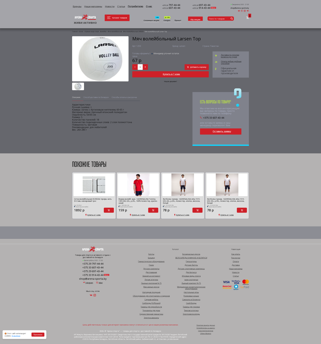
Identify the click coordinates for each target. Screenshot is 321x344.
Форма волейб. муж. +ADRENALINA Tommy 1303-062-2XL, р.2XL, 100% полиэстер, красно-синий (138, 201)
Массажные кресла (151, 287)
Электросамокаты (151, 318)
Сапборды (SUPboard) (151, 303)
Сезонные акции (151, 20)
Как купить (235, 254)
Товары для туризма (191, 307)
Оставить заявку (222, 131)
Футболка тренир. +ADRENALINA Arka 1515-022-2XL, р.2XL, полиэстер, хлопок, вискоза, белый (181, 201)
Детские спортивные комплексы (191, 269)
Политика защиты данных (205, 325)
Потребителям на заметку (205, 328)
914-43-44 (201, 8)
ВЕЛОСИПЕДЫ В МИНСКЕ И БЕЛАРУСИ (191, 258)
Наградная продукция (151, 292)
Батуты (151, 254)
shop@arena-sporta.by (239, 8)
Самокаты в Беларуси (191, 299)
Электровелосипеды (191, 314)
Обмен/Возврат (205, 333)
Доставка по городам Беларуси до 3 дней (230, 56)
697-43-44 (201, 5)
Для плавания (151, 272)
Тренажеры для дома (151, 310)
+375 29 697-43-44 (92, 271)
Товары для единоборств (151, 307)
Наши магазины (93, 6)
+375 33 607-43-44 (213, 118)
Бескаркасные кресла (191, 254)
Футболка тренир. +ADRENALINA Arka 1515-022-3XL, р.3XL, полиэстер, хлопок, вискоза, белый (226, 201)
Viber (101, 283)
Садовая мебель (151, 299)
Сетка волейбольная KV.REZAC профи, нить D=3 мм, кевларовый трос (93, 200)
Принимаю (37, 335)
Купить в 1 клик (171, 74)
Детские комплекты (151, 269)
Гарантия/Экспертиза (205, 331)
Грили (151, 265)
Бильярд (151, 258)
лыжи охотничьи (191, 280)
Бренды (77, 6)
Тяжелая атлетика (191, 310)
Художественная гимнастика (151, 314)
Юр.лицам (195, 19)
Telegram (89, 283)
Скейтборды (191, 303)
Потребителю (135, 6)
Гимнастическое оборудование (151, 261)
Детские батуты (191, 265)
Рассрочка (235, 258)
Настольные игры (191, 292)
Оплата (236, 261)
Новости (109, 6)
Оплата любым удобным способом (231, 62)
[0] (247, 17)
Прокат (178, 20)
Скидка (167, 20)
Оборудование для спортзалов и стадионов (151, 296)
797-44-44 (171, 5)
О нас (149, 6)
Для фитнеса (191, 272)
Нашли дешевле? (170, 81)
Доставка (236, 265)
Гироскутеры (191, 261)
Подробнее (16, 336)
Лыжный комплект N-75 (191, 283)
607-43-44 (171, 8)
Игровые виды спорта (191, 276)
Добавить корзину (198, 67)
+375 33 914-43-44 (92, 275)
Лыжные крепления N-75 (151, 283)
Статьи (121, 6)
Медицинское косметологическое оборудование (191, 288)
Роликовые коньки (191, 296)
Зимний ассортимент (151, 276)
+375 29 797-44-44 (92, 263)
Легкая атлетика (151, 280)
